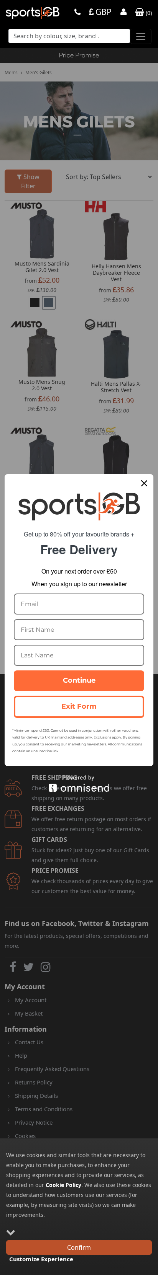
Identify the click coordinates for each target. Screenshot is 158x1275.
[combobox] (69, 38)
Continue (79, 680)
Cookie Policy (63, 1185)
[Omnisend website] (79, 783)
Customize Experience (41, 1259)
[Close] (144, 483)
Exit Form (79, 706)
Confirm (79, 1247)
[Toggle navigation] (140, 36)
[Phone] (77, 12)
